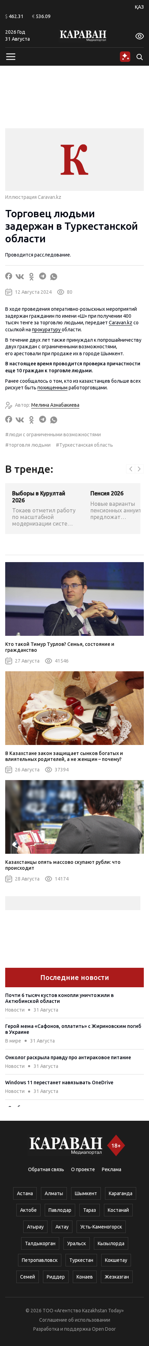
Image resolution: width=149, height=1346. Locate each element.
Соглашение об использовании (74, 1320)
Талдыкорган (40, 1243)
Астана (25, 1193)
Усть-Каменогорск (101, 1227)
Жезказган (117, 1277)
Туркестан (81, 1260)
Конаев (85, 1277)
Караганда (120, 1193)
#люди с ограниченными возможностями (53, 434)
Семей (27, 1277)
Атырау (35, 1227)
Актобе (28, 1210)
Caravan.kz (120, 322)
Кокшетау (116, 1260)
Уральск (76, 1243)
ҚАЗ (139, 7)
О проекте (83, 1169)
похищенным (52, 387)
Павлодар (60, 1210)
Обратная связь (46, 1169)
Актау (62, 1227)
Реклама (111, 1169)
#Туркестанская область (84, 445)
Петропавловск (40, 1260)
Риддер (56, 1277)
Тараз (89, 1210)
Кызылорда (111, 1243)
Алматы (54, 1193)
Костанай (118, 1210)
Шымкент (86, 1193)
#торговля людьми (28, 445)
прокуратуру (47, 329)
